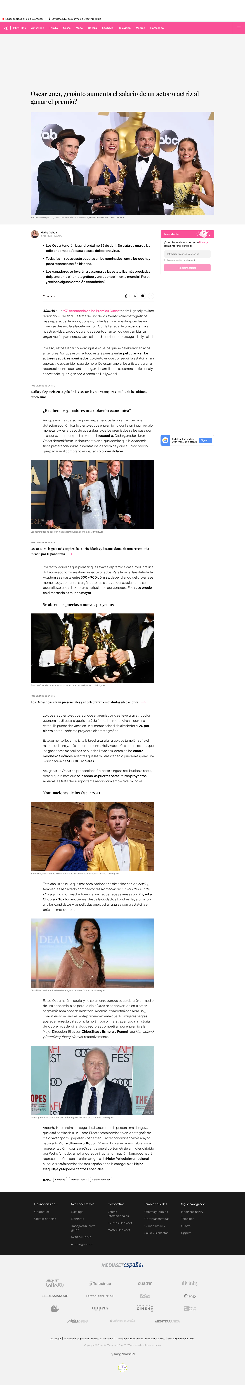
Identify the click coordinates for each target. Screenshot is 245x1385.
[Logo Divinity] (190, 1283)
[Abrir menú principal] (239, 28)
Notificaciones (81, 1237)
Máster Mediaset (119, 1230)
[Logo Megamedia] (124, 1354)
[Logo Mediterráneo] (167, 1321)
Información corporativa (76, 1338)
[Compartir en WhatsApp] (127, 296)
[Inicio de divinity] (6, 28)
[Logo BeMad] (55, 1308)
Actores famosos (101, 1180)
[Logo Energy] (190, 1296)
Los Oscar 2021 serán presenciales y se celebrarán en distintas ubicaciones (84, 702)
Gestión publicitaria (178, 1338)
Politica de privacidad (102, 1338)
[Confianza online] (122, 1371)
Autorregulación (82, 1244)
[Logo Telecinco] (100, 1283)
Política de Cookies (155, 1338)
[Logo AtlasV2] (77, 1321)
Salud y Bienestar (156, 1233)
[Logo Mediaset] (122, 1267)
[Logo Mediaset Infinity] (55, 1283)
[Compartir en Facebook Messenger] (143, 296)
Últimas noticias (45, 1218)
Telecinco (188, 1218)
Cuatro (186, 1226)
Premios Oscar (78, 1180)
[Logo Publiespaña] (122, 1321)
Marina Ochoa (49, 232)
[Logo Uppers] (100, 1308)
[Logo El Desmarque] (55, 1296)
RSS (192, 1338)
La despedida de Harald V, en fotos (24, 19)
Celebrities (42, 1212)
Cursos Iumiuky (154, 1226)
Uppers (186, 1233)
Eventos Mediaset (120, 1223)
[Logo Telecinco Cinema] (145, 1308)
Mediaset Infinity (192, 1212)
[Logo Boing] (145, 1296)
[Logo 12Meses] (190, 1308)
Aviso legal (55, 1338)
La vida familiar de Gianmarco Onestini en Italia (76, 19)
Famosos (19, 27)
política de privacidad (185, 260)
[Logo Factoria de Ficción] (100, 1296)
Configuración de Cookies (129, 1338)
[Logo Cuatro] (145, 1283)
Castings (77, 1212)
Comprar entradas (156, 1218)
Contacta (77, 1218)
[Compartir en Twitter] (135, 296)
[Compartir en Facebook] (151, 296)
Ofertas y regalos (156, 1212)
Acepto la (181, 260)
